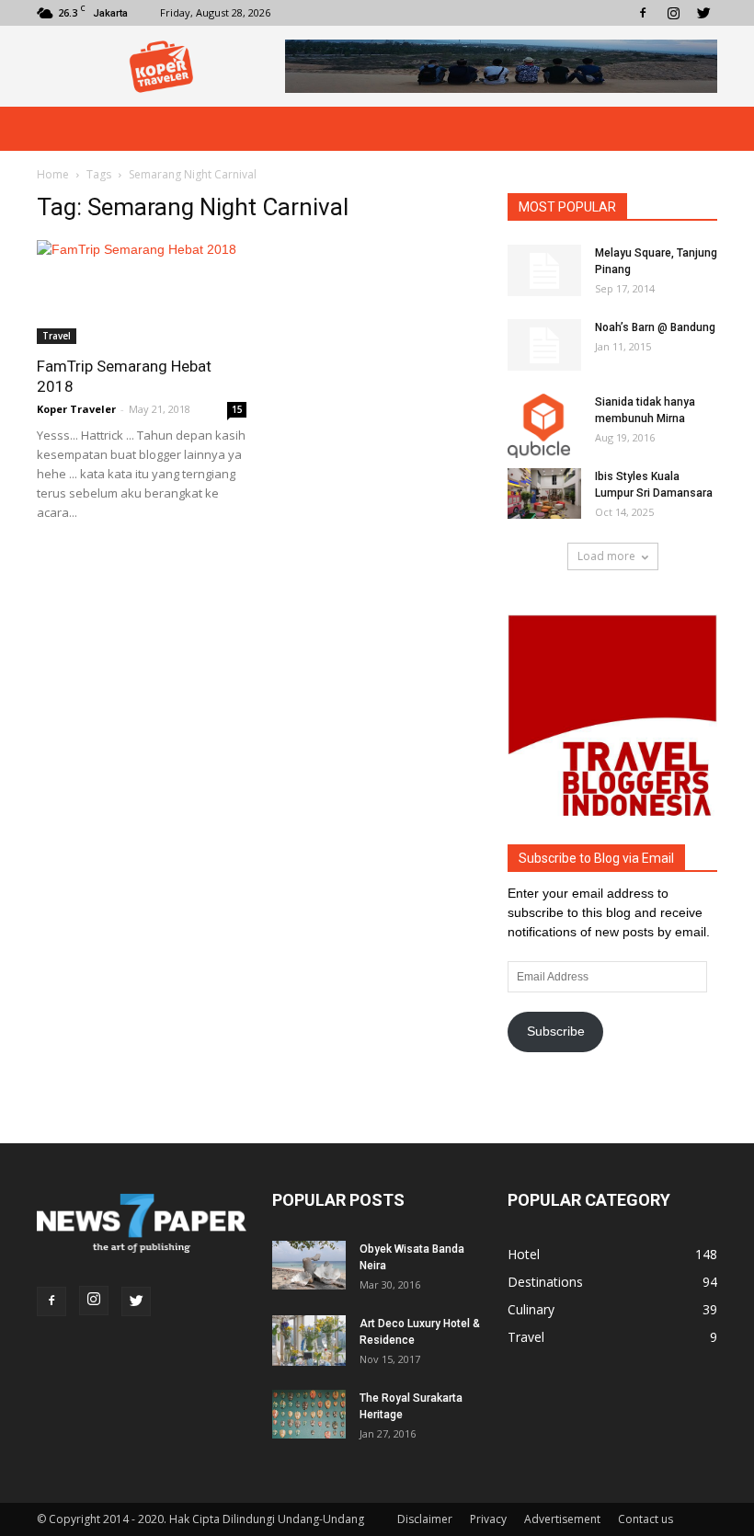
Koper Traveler (76, 409)
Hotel (524, 1254)
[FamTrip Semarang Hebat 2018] (141, 292)
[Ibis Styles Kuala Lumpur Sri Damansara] (544, 493)
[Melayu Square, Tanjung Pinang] (544, 270)
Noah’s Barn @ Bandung (655, 327)
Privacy (488, 1519)
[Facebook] (643, 13)
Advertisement (562, 1519)
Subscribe (556, 1031)
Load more (606, 556)
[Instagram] (673, 13)
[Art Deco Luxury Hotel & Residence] (309, 1340)
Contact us (645, 1519)
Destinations (545, 1281)
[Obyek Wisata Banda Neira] (309, 1265)
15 (237, 409)
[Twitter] (703, 13)
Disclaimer (424, 1519)
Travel (56, 335)
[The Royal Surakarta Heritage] (309, 1414)
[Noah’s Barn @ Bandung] (544, 345)
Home (53, 174)
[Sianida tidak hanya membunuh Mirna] (544, 426)
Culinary (531, 1309)
